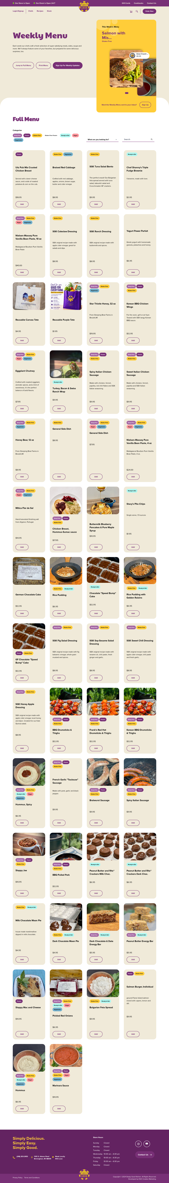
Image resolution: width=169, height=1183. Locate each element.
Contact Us (151, 3)
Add (22, 204)
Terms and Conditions (32, 1177)
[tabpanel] (126, 68)
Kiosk (49, 11)
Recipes (40, 11)
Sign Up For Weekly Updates (68, 65)
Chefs (30, 11)
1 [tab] (126, 93)
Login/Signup (18, 11)
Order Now (149, 11)
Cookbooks (138, 3)
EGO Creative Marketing (147, 1179)
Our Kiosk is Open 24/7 (45, 3)
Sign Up (145, 104)
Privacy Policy (17, 1177)
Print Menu (43, 65)
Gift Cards (126, 3)
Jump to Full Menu (23, 65)
